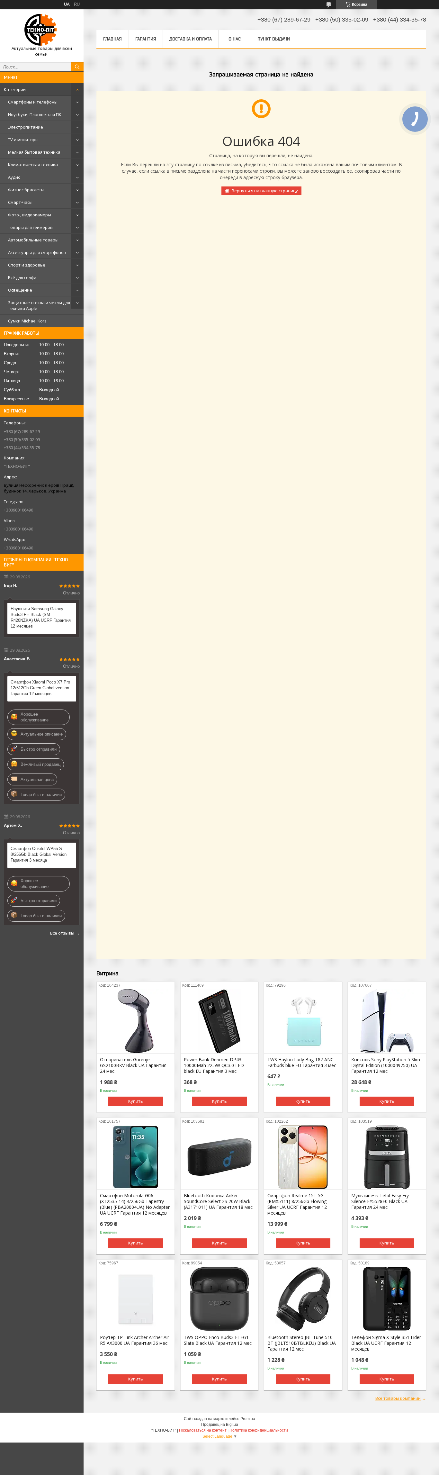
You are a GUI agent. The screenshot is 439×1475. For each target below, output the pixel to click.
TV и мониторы (23, 139)
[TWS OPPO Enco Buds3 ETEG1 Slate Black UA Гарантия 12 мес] (219, 1299)
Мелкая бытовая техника (34, 152)
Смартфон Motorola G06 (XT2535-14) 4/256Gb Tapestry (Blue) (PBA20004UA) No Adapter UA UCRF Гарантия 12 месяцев (135, 1204)
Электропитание (25, 127)
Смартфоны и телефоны (33, 102)
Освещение (20, 290)
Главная (112, 38)
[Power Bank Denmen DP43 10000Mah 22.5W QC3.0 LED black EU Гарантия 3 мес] (219, 1021)
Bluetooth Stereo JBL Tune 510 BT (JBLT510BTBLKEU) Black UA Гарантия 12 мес (301, 1343)
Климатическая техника (33, 164)
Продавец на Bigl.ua (219, 1424)
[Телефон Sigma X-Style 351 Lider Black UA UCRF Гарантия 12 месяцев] (387, 1299)
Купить (135, 1101)
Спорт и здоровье (26, 265)
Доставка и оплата (190, 38)
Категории (15, 89)
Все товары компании (398, 1398)
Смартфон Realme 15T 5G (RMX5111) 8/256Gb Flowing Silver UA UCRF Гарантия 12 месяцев (297, 1204)
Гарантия (145, 38)
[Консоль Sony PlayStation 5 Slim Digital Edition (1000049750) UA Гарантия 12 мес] (387, 1021)
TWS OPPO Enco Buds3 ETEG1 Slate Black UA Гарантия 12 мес (218, 1340)
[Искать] (77, 67)
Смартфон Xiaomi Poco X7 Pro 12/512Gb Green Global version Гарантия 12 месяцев (40, 688)
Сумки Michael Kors (27, 321)
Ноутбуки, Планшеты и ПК (34, 114)
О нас (234, 38)
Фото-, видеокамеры (29, 215)
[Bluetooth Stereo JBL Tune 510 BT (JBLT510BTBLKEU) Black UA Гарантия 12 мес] (303, 1299)
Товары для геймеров (30, 227)
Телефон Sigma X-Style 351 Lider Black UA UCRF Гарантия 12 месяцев (386, 1343)
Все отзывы (62, 933)
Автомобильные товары (33, 240)
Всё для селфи (22, 277)
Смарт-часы (20, 202)
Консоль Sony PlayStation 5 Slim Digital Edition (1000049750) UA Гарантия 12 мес (385, 1065)
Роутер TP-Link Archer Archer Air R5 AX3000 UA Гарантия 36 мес (134, 1340)
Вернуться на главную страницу (265, 191)
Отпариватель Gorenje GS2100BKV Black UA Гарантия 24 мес (133, 1065)
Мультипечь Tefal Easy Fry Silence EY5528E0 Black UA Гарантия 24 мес (380, 1201)
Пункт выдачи (273, 38)
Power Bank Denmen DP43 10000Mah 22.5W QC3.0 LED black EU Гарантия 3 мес (214, 1065)
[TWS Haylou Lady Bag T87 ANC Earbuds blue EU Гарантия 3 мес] (303, 1021)
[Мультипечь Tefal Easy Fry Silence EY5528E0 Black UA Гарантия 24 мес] (387, 1157)
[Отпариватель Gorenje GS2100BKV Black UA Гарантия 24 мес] (136, 1021)
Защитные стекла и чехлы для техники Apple (39, 305)
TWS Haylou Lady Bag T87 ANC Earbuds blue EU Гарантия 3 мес (301, 1062)
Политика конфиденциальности (258, 1430)
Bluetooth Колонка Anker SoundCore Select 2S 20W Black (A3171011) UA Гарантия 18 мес (218, 1201)
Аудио (14, 177)
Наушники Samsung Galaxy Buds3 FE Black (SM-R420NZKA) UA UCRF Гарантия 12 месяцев (41, 617)
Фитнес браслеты (26, 190)
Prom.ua (247, 1418)
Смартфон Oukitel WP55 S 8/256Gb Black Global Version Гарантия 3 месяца (39, 854)
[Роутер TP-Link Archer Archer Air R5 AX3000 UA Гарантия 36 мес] (136, 1299)
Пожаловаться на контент (203, 1430)
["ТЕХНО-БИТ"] (42, 30)
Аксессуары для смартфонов (37, 252)
